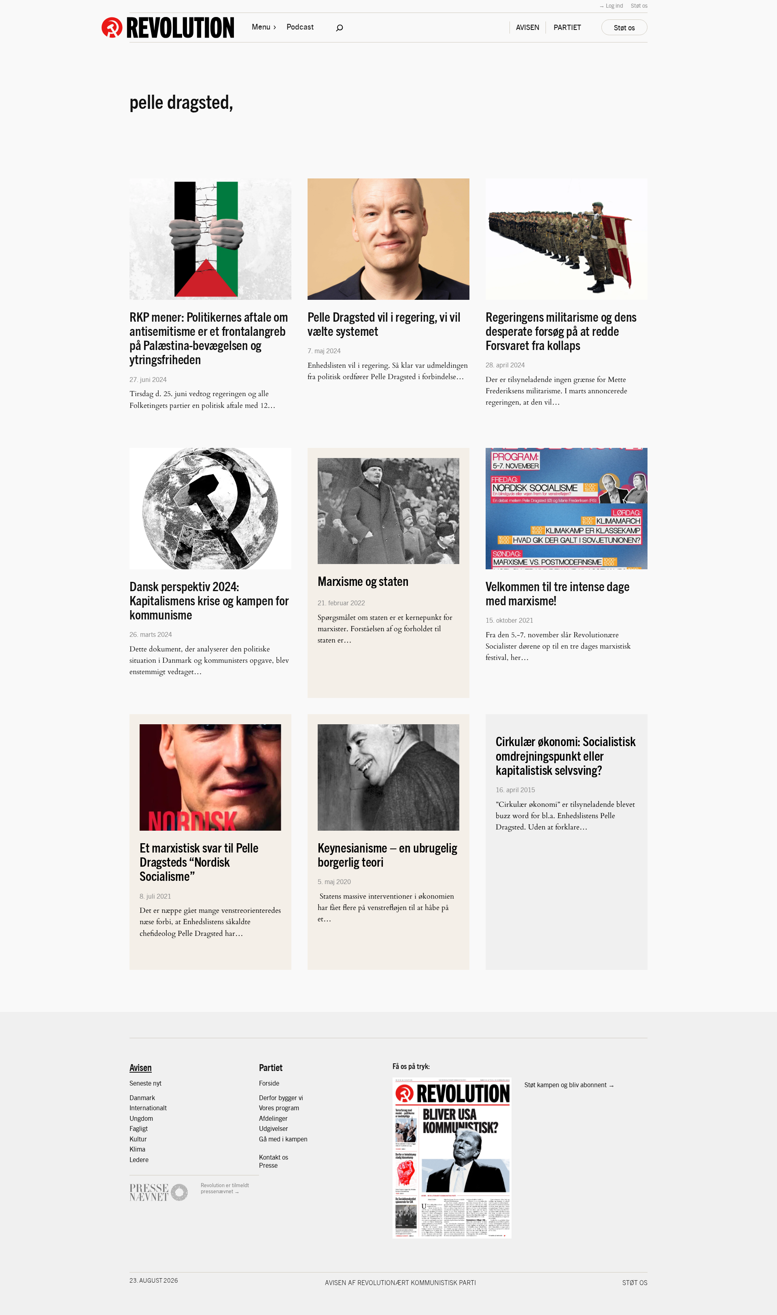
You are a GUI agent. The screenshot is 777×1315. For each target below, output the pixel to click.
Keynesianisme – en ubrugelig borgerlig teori (387, 854)
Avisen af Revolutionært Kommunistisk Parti (400, 1282)
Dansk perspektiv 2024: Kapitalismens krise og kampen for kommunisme (209, 600)
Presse (268, 1165)
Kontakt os (273, 1157)
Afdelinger (273, 1118)
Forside (269, 1083)
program (287, 1107)
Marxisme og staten (363, 581)
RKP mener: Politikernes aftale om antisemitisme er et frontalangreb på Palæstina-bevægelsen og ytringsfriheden (209, 338)
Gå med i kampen (283, 1139)
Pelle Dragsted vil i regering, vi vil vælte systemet (384, 324)
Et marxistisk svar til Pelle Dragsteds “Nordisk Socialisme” (199, 861)
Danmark (142, 1097)
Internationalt (148, 1107)
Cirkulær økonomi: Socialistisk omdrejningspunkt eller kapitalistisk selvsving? (565, 755)
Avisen (141, 1067)
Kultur (138, 1139)
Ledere (139, 1159)
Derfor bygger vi (281, 1097)
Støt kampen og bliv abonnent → (569, 1084)
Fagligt (139, 1128)
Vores (267, 1107)
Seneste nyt (145, 1083)
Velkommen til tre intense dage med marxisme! (557, 593)
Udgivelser (273, 1128)
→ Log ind (611, 5)
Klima (137, 1149)
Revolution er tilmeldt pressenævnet (225, 1188)
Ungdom (141, 1118)
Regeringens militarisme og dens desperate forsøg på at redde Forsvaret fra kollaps (561, 331)
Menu (261, 26)
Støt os (639, 5)
